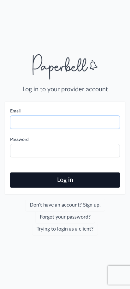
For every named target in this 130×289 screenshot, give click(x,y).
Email (15, 111)
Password (19, 139)
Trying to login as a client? (65, 229)
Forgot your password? (65, 217)
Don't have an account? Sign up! (65, 205)
